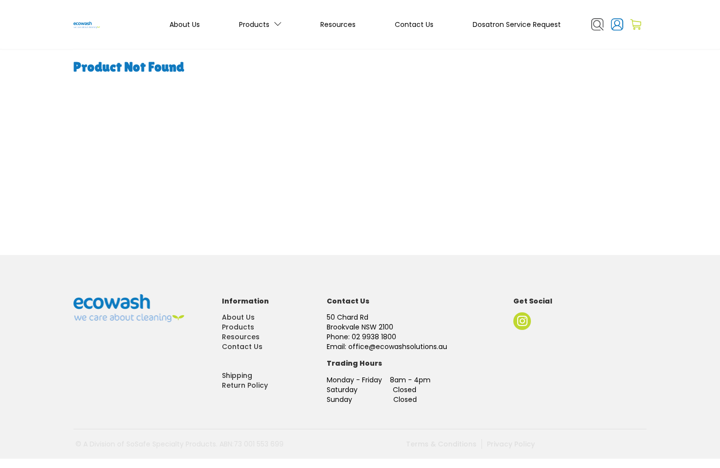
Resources (338, 24)
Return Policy (245, 385)
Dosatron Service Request (517, 24)
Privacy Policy (511, 444)
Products (254, 24)
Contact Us (414, 24)
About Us (184, 24)
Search (597, 24)
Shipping (237, 375)
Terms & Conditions (441, 444)
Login (617, 24)
